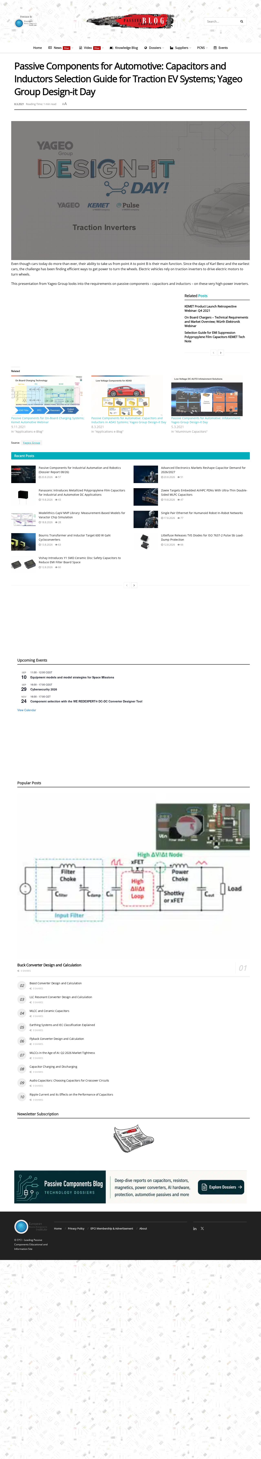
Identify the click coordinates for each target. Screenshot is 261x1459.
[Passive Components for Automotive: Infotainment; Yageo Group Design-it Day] (209, 395)
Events (223, 48)
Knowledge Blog (126, 48)
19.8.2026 (47, 499)
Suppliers (181, 48)
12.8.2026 (169, 544)
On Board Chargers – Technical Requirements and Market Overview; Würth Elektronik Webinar (216, 321)
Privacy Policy (76, 1228)
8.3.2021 (19, 104)
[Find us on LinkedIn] (194, 1228)
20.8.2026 (47, 477)
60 (59, 567)
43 (59, 499)
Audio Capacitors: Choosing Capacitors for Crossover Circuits (69, 1080)
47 (181, 499)
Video (92, 48)
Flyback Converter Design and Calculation (57, 1039)
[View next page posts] (221, 352)
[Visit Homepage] (130, 21)
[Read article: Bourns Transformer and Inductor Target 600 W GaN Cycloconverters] (23, 542)
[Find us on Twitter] (202, 1228)
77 (181, 518)
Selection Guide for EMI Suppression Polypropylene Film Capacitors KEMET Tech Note (215, 336)
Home (37, 48)
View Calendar (26, 710)
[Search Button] (242, 21)
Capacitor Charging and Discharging (53, 1067)
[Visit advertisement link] (130, 1186)
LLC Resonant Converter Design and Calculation (61, 997)
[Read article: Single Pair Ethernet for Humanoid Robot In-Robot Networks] (146, 519)
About (143, 1228)
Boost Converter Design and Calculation (56, 983)
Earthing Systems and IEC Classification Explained (62, 1025)
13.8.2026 (47, 544)
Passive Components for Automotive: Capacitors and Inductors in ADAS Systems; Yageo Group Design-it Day (128, 420)
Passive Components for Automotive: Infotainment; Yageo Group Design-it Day (206, 420)
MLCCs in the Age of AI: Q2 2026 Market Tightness (62, 1053)
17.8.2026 (169, 518)
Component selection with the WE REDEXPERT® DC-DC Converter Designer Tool (86, 701)
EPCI (19, 1240)
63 (59, 544)
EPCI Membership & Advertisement (112, 1228)
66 (181, 544)
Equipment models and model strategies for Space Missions (72, 677)
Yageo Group (31, 442)
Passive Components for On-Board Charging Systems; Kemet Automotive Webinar (47, 420)
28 (59, 522)
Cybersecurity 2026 (43, 689)
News (61, 48)
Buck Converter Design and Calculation (49, 964)
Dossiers (155, 48)
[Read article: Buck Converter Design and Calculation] (133, 876)
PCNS (201, 48)
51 (181, 477)
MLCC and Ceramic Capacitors (49, 1011)
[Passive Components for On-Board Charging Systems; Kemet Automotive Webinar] (49, 395)
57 (59, 477)
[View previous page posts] (213, 352)
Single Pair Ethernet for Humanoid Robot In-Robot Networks (202, 513)
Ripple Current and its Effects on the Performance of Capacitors (71, 1094)
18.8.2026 (47, 522)
